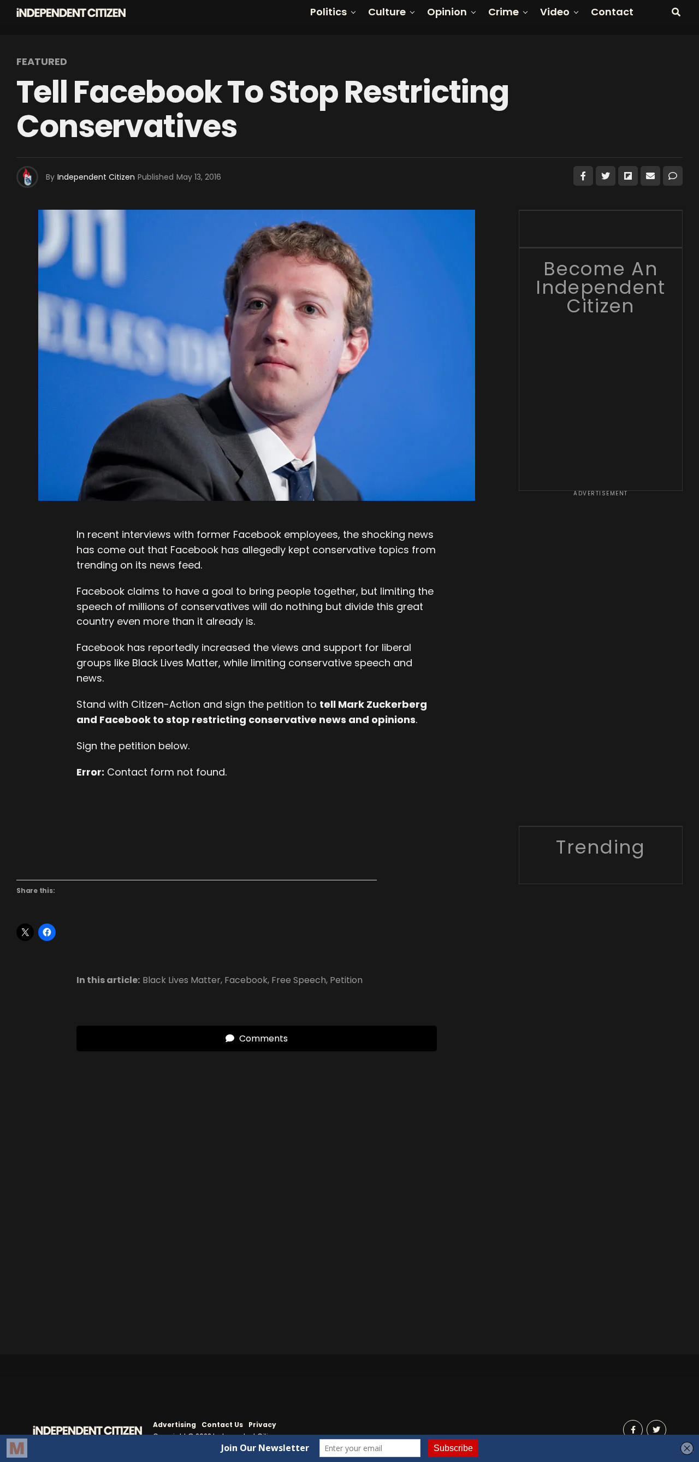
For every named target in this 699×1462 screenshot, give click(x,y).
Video (555, 12)
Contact (612, 12)
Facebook (246, 980)
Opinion (447, 12)
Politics (328, 12)
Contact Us (222, 1424)
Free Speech (298, 980)
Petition (346, 980)
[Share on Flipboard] (628, 176)
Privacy (262, 1424)
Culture (387, 12)
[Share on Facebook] (583, 176)
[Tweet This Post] (605, 176)
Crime (503, 12)
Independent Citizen (96, 176)
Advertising (174, 1424)
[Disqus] (256, 1187)
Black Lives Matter (182, 980)
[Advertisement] (601, 662)
